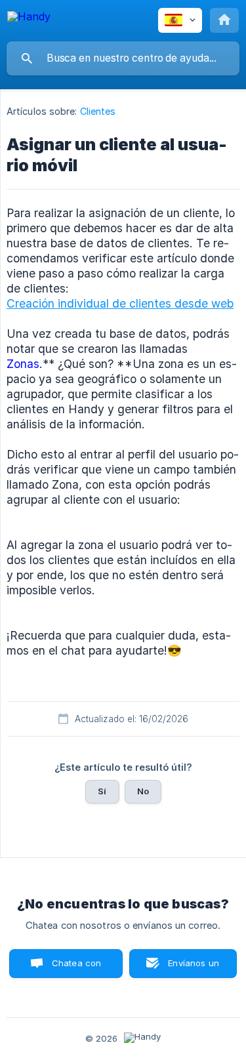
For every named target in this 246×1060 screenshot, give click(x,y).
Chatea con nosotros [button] (74, 968)
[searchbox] (123, 58)
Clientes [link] (98, 111)
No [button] (143, 791)
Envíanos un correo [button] (193, 968)
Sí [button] (102, 791)
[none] (29, 19)
